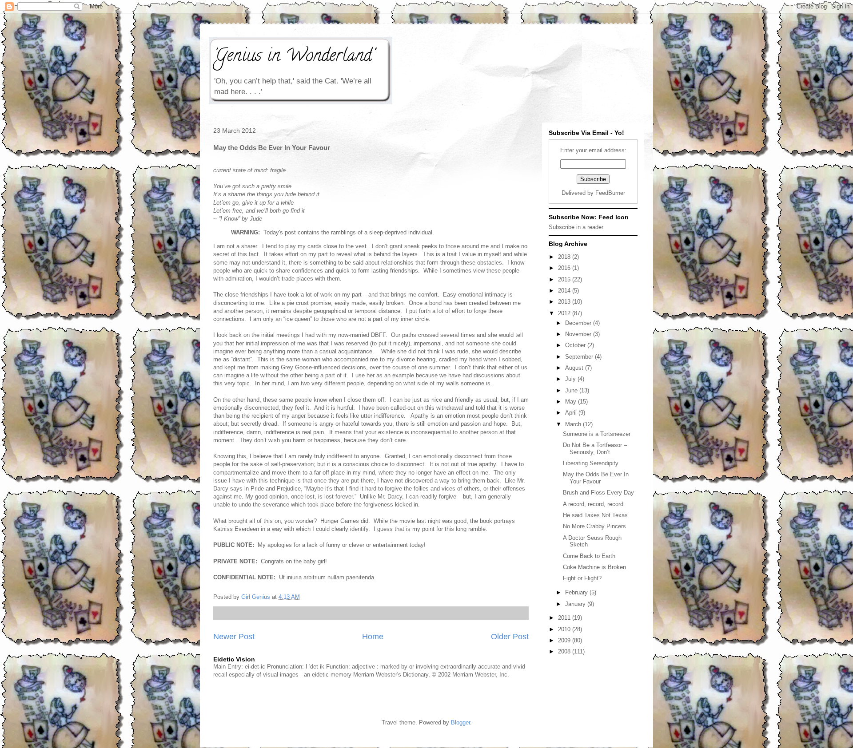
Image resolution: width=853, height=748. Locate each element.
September (580, 356)
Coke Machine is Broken (594, 567)
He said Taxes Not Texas (595, 515)
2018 (565, 256)
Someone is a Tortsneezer (596, 434)
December (579, 323)
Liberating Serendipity (590, 463)
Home (372, 636)
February (577, 592)
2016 (565, 268)
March (574, 424)
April (571, 412)
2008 (565, 651)
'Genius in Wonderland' (293, 57)
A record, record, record (593, 504)
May (571, 401)
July (571, 379)
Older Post (510, 636)
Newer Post (234, 636)
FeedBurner (610, 193)
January (576, 604)
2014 (565, 290)
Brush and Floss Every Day (598, 492)
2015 (565, 279)
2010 (565, 629)
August (575, 367)
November (579, 334)
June (572, 390)
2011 (565, 617)
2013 (565, 301)
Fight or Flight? (582, 578)
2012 (565, 313)
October (576, 345)
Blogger (460, 722)
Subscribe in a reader (576, 227)
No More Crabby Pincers (594, 526)
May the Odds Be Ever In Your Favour (596, 478)
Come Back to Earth (589, 556)
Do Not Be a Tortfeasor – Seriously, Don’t (595, 448)
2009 (565, 640)
